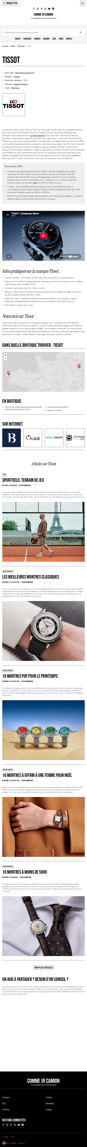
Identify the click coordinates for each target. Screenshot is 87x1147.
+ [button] (5, 355)
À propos (5, 1097)
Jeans (54, 39)
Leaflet (64, 391)
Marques (21, 46)
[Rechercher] (80, 32)
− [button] (5, 358)
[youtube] (49, 9)
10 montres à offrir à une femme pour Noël (37, 775)
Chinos (61, 39)
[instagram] (38, 9)
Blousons (46, 39)
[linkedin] (53, 9)
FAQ (3, 1103)
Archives (5, 1109)
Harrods (54, 410)
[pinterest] (42, 9)
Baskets (18, 39)
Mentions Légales (9, 1143)
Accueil (5, 46)
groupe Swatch (38, 135)
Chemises (37, 39)
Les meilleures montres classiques (30, 577)
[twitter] (45, 9)
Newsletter (11, 3)
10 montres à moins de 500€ (24, 872)
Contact (49, 1097)
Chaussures (27, 39)
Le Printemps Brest (58, 407)
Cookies (21, 1143)
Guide (13, 46)
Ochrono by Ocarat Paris (23, 408)
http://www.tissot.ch (24, 72)
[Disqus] (43, 1035)
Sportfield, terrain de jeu (23, 480)
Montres (69, 39)
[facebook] (34, 9)
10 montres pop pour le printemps (30, 676)
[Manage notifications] (4, 1143)
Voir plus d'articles (43, 967)
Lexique (49, 1109)
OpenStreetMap (73, 391)
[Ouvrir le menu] (82, 3)
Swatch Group (20, 84)
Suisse (17, 76)
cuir (35, 182)
